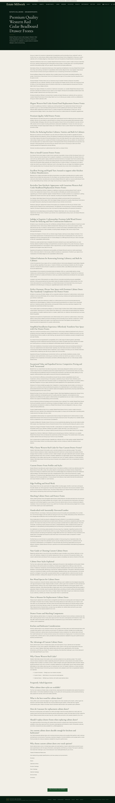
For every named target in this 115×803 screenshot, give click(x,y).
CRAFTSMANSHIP (85, 4)
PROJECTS (77, 4)
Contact (81, 799)
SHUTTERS (34, 4)
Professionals (67, 799)
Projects (54, 799)
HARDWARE (63, 4)
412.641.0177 (106, 4)
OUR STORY (92, 4)
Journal (73, 799)
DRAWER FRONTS (50, 4)
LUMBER (57, 4)
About (77, 799)
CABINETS (41, 4)
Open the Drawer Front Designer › (57, 788)
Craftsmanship (60, 799)
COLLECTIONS (71, 4)
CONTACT (99, 4)
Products (49, 799)
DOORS (28, 4)
